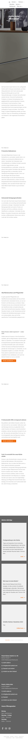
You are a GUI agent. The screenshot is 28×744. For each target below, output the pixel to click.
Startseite (7, 640)
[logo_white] (8, 647)
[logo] (5, 4)
